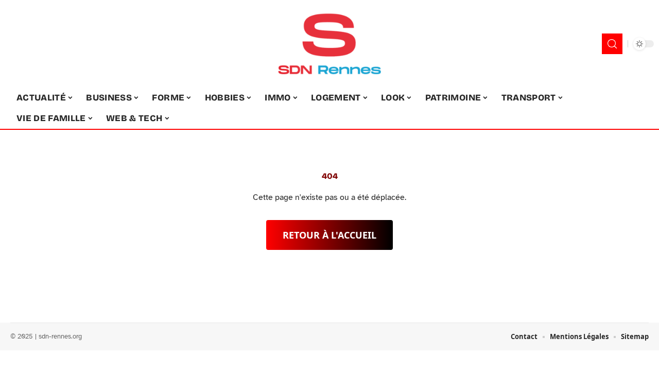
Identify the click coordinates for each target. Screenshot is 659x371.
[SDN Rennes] (329, 44)
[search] (612, 43)
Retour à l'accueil (329, 235)
